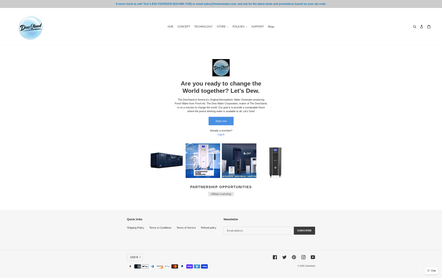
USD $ (134, 257)
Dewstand (310, 266)
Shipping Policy (135, 227)
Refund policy (208, 227)
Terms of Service (186, 227)
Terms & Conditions (160, 227)
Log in (221, 134)
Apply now (221, 121)
